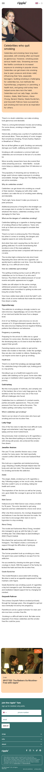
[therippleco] (22, 3)
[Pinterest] (40, 750)
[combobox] (5, 712)
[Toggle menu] (3, 3)
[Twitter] (33, 750)
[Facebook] (27, 750)
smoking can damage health (30, 364)
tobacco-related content (15, 166)
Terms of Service (26, 763)
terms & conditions (28, 769)
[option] (22, 670)
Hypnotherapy (19, 312)
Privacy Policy (17, 763)
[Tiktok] (37, 750)
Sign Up (5, 726)
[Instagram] (30, 750)
